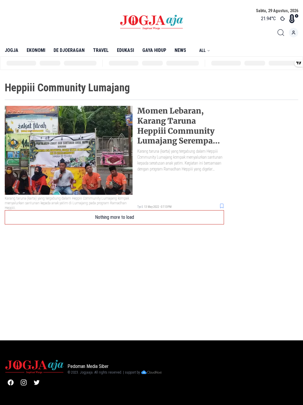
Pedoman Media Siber (88, 366)
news (180, 50)
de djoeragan (69, 50)
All (202, 50)
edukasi (125, 50)
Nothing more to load (114, 217)
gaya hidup (154, 50)
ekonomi (36, 50)
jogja (11, 50)
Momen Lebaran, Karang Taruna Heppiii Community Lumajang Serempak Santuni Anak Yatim (177, 131)
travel (101, 50)
